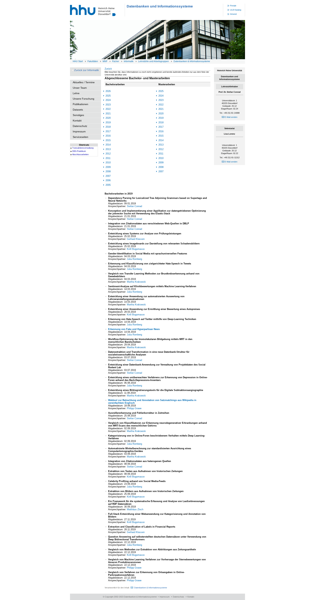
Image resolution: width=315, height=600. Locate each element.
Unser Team (80, 87)
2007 (108, 176)
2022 (108, 109)
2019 (108, 122)
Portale (233, 6)
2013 (108, 149)
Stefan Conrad (134, 206)
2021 (108, 113)
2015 (108, 140)
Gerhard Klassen (136, 239)
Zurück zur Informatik (86, 70)
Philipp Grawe (134, 408)
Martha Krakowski (136, 281)
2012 (108, 153)
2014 (108, 144)
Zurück (108, 68)
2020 (108, 118)
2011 (108, 158)
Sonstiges (78, 115)
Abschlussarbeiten (80, 154)
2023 (108, 104)
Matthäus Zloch (135, 509)
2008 (108, 171)
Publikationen (80, 104)
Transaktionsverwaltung (83, 148)
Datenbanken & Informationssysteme (192, 61)
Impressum (79, 131)
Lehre (76, 93)
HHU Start (78, 61)
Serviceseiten (80, 136)
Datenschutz (80, 126)
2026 (108, 91)
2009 (108, 167)
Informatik (128, 61)
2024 (108, 100)
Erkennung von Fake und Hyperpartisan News (134, 329)
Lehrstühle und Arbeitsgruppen (153, 61)
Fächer (115, 61)
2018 (108, 126)
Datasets (78, 109)
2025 (108, 95)
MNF (105, 61)
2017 (108, 131)
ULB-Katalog (235, 10)
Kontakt (77, 120)
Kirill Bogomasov (136, 249)
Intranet (233, 14)
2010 (108, 162)
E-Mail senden (230, 117)
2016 (108, 135)
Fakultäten (93, 61)
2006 (108, 180)
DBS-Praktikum (79, 151)
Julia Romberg (134, 259)
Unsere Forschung (83, 98)
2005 (108, 185)
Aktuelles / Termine (84, 82)
